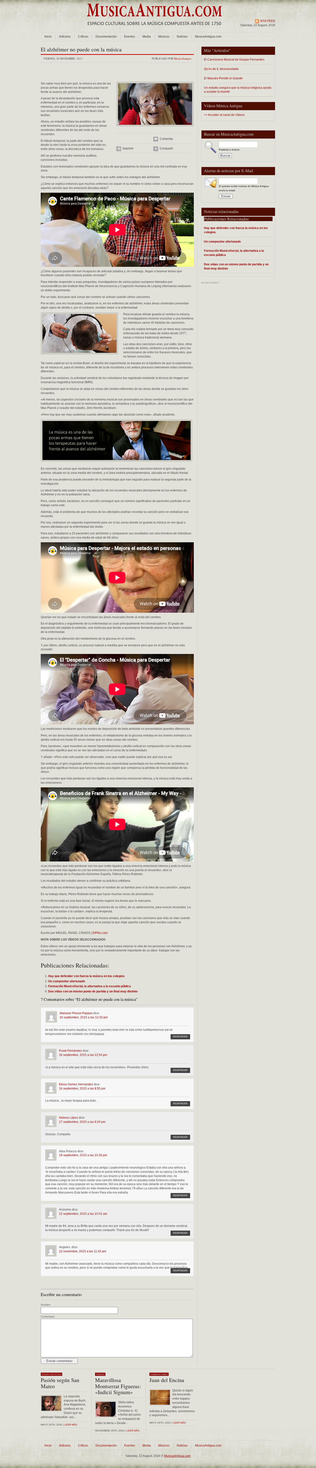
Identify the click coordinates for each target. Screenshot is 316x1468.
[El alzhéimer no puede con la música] (155, 128)
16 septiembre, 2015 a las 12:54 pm (83, 1055)
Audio (45, 1374)
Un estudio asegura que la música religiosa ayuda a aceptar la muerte (237, 89)
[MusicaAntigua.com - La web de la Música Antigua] (154, 28)
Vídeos (100, 1374)
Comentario (48, 1316)
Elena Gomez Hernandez (76, 1084)
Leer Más (133, 1430)
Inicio (48, 36)
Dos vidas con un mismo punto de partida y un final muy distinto (236, 266)
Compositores (159, 1374)
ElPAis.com (100, 933)
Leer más (70, 1424)
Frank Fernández (70, 1050)
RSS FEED (267, 21)
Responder (180, 1036)
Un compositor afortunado (222, 241)
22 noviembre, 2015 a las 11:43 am (82, 1251)
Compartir (166, 148)
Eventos (129, 36)
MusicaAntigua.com (208, 36)
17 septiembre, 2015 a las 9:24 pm (82, 1122)
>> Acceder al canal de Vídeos (224, 115)
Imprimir (128, 148)
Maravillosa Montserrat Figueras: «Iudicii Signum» (118, 1385)
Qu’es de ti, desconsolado (221, 68)
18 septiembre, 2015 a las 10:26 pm (83, 1155)
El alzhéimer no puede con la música (81, 49)
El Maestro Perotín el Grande (223, 78)
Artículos (65, 36)
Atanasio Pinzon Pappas (76, 1013)
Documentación (106, 36)
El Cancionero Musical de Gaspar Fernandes (234, 59)
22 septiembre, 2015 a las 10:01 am (83, 1214)
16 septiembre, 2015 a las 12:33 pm (83, 1017)
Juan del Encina (166, 1380)
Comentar (166, 139)
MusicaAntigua (182, 58)
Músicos (163, 36)
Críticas (83, 36)
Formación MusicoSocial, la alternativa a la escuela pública (234, 252)
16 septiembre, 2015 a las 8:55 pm (82, 1088)
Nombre (45, 1304)
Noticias (182, 36)
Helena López (68, 1117)
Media (146, 36)
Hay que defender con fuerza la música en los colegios (236, 230)
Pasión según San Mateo (60, 1382)
